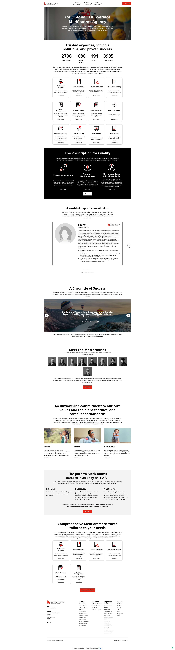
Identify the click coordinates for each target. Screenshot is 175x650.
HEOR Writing (82, 609)
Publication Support (96, 609)
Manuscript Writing (83, 615)
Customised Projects (83, 607)
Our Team (119, 603)
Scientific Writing (82, 625)
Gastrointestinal (108, 611)
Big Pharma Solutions (96, 603)
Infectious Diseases (108, 617)
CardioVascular (107, 603)
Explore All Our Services (87, 590)
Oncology (106, 627)
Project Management (83, 621)
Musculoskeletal (108, 625)
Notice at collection (79, 648)
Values (118, 609)
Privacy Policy (117, 640)
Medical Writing (82, 619)
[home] (51, 3)
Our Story (119, 605)
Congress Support (96, 605)
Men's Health (107, 621)
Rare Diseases (107, 629)
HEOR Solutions (95, 607)
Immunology (107, 615)
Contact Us (127, 3)
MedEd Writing (82, 617)
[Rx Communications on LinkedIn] (50, 622)
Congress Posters (83, 605)
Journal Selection (82, 611)
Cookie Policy (125, 640)
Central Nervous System (108, 606)
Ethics (118, 611)
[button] (77, 3)
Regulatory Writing (83, 623)
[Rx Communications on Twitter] (48, 622)
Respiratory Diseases (109, 631)
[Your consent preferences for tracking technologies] (172, 647)
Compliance (120, 613)
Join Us (118, 615)
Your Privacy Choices (92, 648)
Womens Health (108, 633)
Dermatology (107, 609)
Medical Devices (108, 619)
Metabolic (106, 623)
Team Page (87, 387)
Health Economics (108, 613)
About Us (87, 194)
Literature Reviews (83, 613)
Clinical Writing (82, 603)
